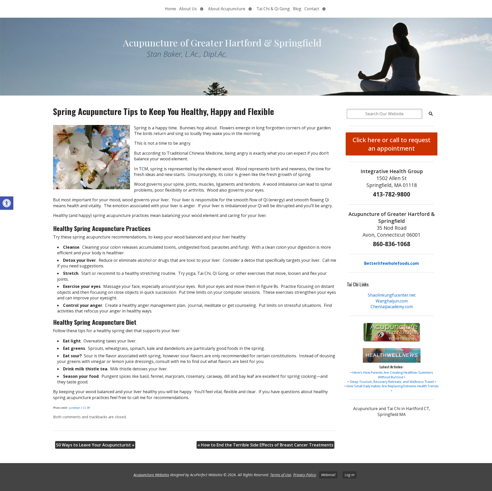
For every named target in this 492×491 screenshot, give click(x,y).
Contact (311, 9)
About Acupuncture (226, 9)
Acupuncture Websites (151, 474)
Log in (349, 474)
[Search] (431, 114)
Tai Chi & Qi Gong (273, 9)
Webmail (328, 474)
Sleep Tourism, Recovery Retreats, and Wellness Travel (392, 381)
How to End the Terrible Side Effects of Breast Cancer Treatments (265, 445)
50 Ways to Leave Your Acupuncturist (95, 445)
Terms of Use (280, 474)
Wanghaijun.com (392, 301)
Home (170, 9)
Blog (297, 9)
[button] (6, 203)
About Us (188, 9)
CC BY (86, 408)
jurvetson (74, 408)
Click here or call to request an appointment (391, 143)
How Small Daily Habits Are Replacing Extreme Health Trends (392, 386)
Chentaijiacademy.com (392, 306)
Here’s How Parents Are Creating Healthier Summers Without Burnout (392, 374)
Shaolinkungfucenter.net (392, 295)
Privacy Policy (304, 474)
